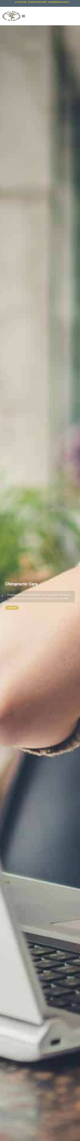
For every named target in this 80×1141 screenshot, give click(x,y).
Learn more (12, 608)
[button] (23, 16)
